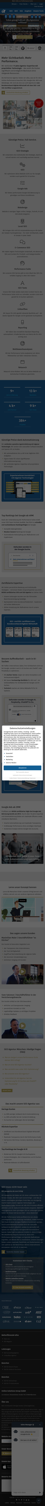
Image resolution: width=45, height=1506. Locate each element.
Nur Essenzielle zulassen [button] (22, 772)
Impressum (32, 778)
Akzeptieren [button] (22, 768)
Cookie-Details (13, 778)
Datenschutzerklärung (23, 778)
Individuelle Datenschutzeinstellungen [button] (22, 775)
